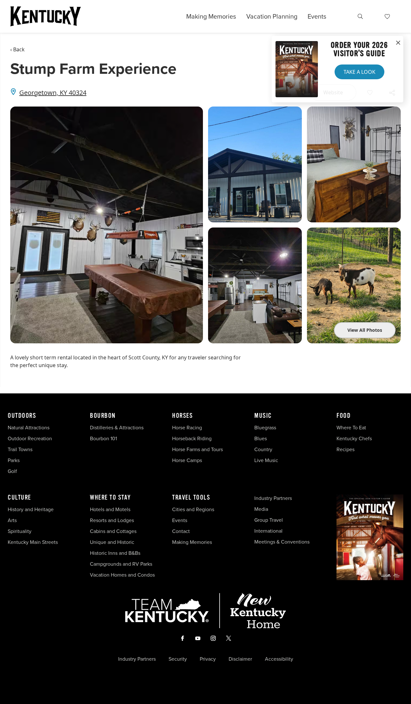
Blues (260, 438)
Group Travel (268, 520)
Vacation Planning (271, 16)
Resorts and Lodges (112, 520)
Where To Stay (110, 497)
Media (261, 509)
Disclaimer (240, 659)
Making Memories (211, 16)
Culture (19, 497)
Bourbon (103, 416)
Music (263, 416)
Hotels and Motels (110, 509)
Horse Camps (187, 460)
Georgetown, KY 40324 (52, 92)
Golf (12, 471)
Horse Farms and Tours (197, 449)
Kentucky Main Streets (33, 542)
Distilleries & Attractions (117, 427)
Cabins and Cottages (113, 531)
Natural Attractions (28, 427)
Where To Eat (351, 427)
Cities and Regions (193, 509)
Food (344, 416)
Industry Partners (273, 498)
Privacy (208, 659)
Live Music (266, 460)
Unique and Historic (112, 542)
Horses (182, 416)
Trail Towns (20, 449)
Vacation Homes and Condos (122, 575)
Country (263, 449)
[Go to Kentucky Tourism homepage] (45, 16)
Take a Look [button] (359, 71)
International (268, 531)
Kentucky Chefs (354, 438)
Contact (181, 531)
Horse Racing (187, 427)
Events (317, 16)
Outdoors (22, 416)
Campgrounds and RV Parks (121, 564)
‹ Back (17, 49)
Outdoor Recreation (30, 438)
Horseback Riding (192, 438)
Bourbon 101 (103, 438)
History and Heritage (31, 509)
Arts (12, 520)
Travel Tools (191, 497)
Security (178, 659)
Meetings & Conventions (282, 541)
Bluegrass (265, 427)
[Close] (398, 43)
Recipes (346, 449)
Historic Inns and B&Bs (115, 553)
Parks (14, 460)
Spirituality (20, 531)
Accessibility (279, 659)
